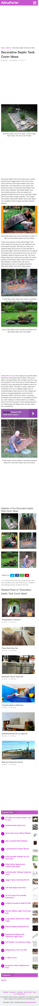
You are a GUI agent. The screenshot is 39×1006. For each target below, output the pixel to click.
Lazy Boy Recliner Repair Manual (17, 849)
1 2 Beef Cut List (11, 958)
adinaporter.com (6, 375)
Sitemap (5, 992)
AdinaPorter (10, 2)
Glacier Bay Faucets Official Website (18, 833)
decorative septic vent (21, 585)
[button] (34, 2)
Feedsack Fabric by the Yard (15, 825)
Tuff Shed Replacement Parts (15, 888)
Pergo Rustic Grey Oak (10, 648)
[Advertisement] (19, 27)
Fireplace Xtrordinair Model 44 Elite (18, 903)
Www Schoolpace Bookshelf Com (17, 927)
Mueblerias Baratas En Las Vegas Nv (14, 733)
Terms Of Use (28, 992)
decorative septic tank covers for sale (16, 583)
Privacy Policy (20, 994)
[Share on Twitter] (12, 575)
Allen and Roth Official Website (16, 841)
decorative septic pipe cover (12, 580)
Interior (5, 60)
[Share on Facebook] (17, 575)
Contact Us (12, 992)
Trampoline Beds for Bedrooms (12, 705)
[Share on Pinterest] (27, 575)
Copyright (20, 992)
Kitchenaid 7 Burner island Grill (12, 676)
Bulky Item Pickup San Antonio (12, 762)
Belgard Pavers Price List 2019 (16, 950)
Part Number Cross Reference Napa (18, 942)
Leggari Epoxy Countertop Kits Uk (17, 880)
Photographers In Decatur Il (11, 620)
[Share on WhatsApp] (22, 575)
